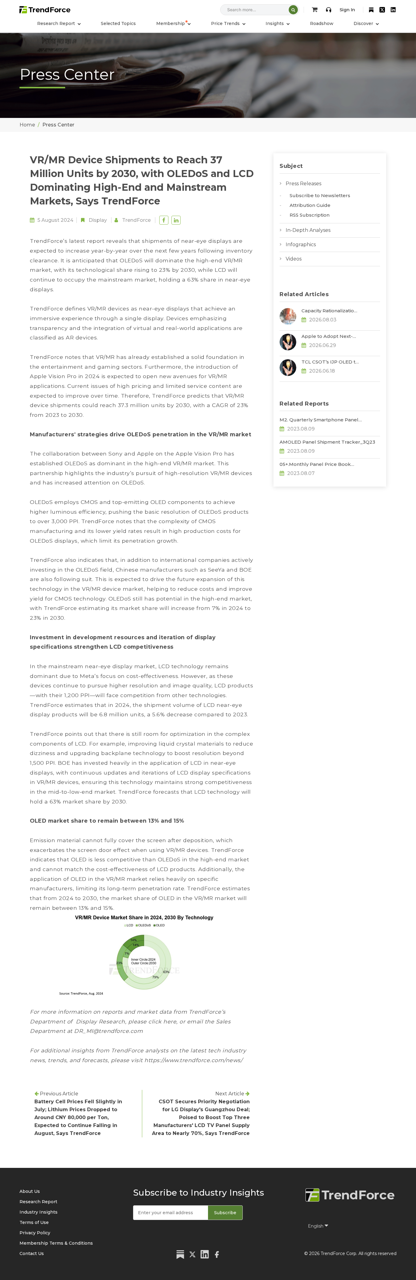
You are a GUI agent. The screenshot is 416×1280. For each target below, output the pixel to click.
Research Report (38, 1201)
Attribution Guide (310, 205)
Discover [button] (364, 23)
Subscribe (225, 1212)
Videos (293, 259)
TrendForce (136, 220)
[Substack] (371, 9)
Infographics (301, 244)
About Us (29, 1191)
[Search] (293, 9)
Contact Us (31, 1253)
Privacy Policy (34, 1233)
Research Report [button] (56, 23)
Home (27, 125)
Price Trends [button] (226, 23)
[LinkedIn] (393, 9)
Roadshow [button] (321, 23)
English (316, 1226)
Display (98, 220)
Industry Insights (38, 1212)
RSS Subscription (310, 215)
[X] (382, 9)
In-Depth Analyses (308, 230)
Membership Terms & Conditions (56, 1243)
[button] (173, 23)
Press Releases (303, 183)
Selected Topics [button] (118, 23)
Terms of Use (34, 1222)
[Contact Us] (329, 10)
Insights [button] (275, 23)
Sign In (347, 9)
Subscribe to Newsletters (320, 195)
